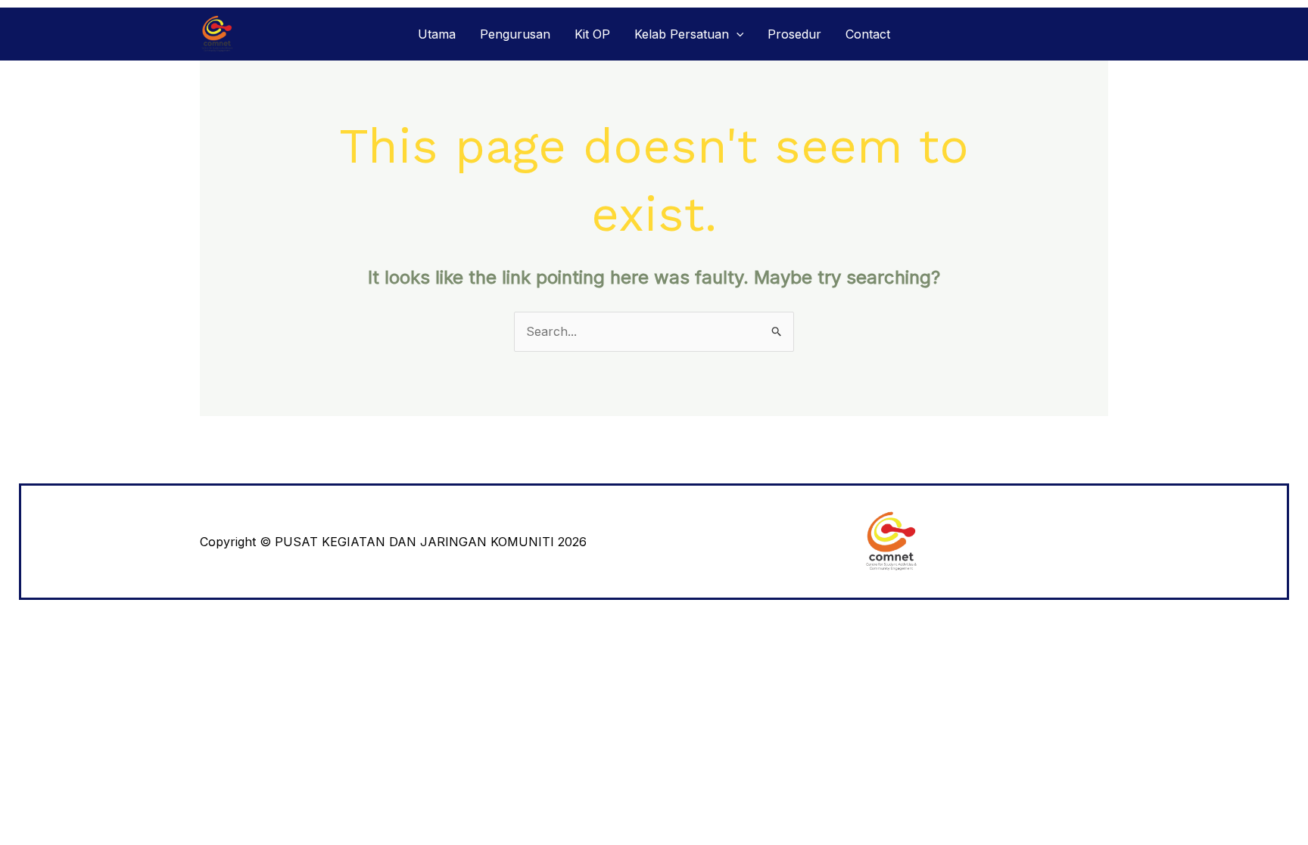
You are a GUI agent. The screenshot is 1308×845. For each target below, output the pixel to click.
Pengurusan (515, 34)
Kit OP (592, 34)
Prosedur (794, 34)
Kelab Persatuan (681, 34)
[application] (736, 34)
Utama (437, 34)
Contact (868, 34)
